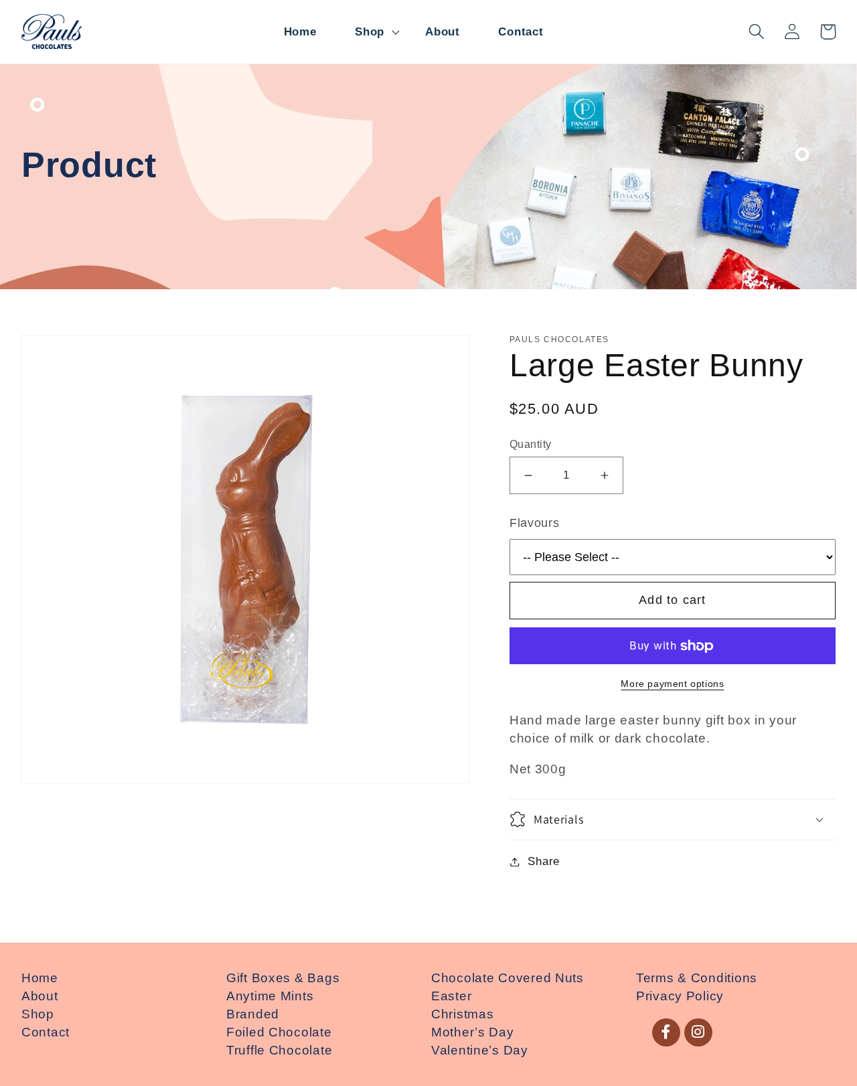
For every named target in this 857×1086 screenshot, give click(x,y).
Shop (37, 1014)
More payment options (672, 683)
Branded (252, 1014)
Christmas (462, 1014)
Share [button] (544, 861)
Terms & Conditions (696, 978)
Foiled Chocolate (279, 1032)
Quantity (531, 444)
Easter (451, 996)
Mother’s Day (472, 1032)
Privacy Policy (680, 996)
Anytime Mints (269, 996)
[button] (370, 32)
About (39, 996)
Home (39, 978)
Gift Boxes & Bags (282, 978)
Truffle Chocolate (279, 1050)
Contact (45, 1032)
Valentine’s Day (479, 1050)
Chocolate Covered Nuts (507, 978)
